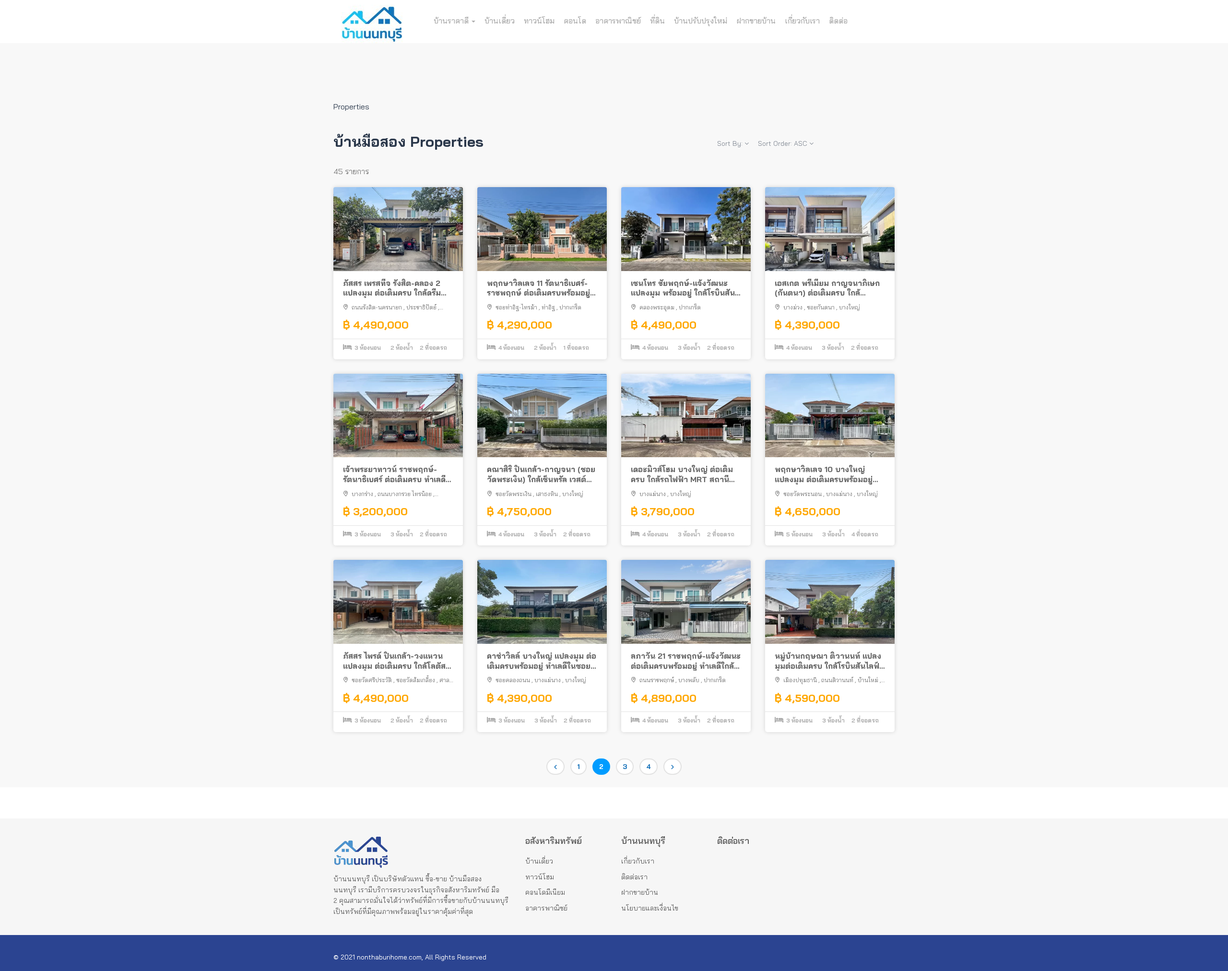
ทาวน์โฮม (539, 20)
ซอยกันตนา (821, 307)
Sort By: (730, 143)
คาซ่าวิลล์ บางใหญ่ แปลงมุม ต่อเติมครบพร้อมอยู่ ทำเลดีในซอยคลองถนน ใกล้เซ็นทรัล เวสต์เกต (541, 661)
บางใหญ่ (849, 307)
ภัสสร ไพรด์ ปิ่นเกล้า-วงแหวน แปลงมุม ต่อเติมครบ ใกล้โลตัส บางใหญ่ (394, 661)
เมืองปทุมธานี (800, 680)
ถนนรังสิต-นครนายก (377, 307)
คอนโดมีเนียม (545, 892)
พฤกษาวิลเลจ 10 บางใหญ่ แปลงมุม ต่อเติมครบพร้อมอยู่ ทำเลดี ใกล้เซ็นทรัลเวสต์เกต (824, 474)
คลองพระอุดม (656, 307)
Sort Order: (782, 143)
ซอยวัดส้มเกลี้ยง (415, 680)
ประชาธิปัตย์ (421, 307)
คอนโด (575, 20)
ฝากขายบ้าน (756, 20)
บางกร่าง (362, 493)
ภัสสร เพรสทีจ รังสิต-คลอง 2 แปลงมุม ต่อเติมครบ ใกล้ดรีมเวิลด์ (392, 288)
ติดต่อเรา (634, 877)
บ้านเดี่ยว (499, 20)
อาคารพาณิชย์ (618, 20)
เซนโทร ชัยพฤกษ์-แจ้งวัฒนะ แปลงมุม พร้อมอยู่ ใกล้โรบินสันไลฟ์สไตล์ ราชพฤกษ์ (683, 288)
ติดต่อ (838, 20)
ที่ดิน (657, 20)
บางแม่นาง (652, 493)
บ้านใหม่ (868, 680)
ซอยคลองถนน (513, 680)
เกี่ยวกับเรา (802, 20)
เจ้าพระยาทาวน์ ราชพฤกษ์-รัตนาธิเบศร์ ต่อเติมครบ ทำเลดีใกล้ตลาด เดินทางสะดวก (394, 474)
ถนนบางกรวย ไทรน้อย (405, 493)
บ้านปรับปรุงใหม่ (700, 20)
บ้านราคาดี (452, 20)
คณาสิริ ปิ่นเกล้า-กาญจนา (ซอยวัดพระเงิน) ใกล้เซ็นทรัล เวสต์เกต (541, 474)
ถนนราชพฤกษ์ (656, 680)
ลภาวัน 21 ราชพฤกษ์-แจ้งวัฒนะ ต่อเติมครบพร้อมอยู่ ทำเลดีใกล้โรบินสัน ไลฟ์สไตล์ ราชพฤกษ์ (686, 661)
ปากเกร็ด (570, 307)
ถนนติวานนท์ (837, 680)
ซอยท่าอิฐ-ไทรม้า (516, 307)
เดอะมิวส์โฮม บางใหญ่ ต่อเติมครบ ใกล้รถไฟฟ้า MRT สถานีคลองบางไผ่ (682, 474)
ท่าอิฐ (548, 307)
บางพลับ (688, 680)
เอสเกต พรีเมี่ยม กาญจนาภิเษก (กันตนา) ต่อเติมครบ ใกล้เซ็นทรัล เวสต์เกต (827, 288)
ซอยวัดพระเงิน (513, 493)
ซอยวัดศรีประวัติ (372, 680)
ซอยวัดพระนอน (802, 493)
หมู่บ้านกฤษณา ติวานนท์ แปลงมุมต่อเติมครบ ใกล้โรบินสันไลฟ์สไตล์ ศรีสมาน (828, 661)
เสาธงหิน (547, 493)
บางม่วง (793, 307)
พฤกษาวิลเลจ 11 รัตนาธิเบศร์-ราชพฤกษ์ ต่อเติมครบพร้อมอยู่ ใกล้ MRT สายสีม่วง (538, 288)
